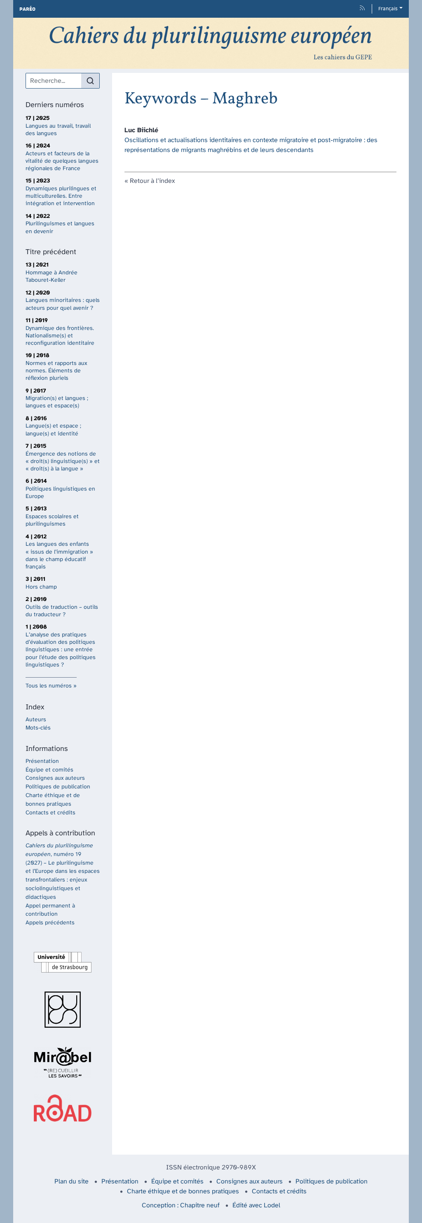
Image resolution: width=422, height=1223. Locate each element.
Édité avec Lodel (256, 1205)
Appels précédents (50, 923)
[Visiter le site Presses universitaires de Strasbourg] (63, 1009)
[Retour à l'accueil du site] (211, 43)
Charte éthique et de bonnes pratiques (183, 1191)
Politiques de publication (58, 787)
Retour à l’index (152, 181)
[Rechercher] (90, 80)
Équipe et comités (49, 770)
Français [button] (388, 8)
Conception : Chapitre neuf (181, 1205)
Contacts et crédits (50, 813)
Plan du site (71, 1181)
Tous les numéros (49, 686)
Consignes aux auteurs (55, 778)
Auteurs (36, 720)
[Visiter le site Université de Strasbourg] (63, 962)
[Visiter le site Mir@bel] (63, 1062)
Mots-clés (38, 728)
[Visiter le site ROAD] (63, 1107)
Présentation (42, 761)
